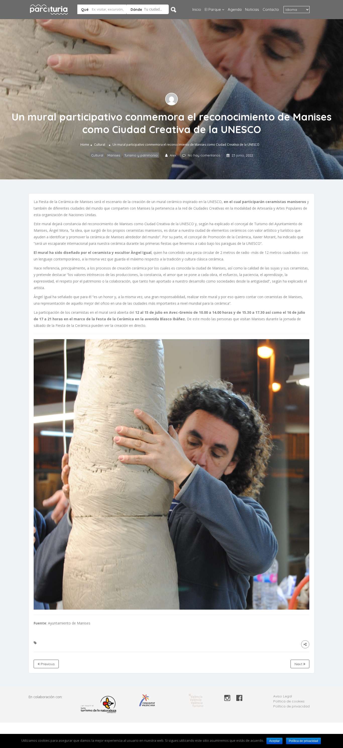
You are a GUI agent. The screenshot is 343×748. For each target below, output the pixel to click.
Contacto (271, 9)
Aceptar (274, 741)
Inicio (196, 9)
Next (299, 664)
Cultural (99, 144)
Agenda (235, 9)
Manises (113, 155)
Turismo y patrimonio (141, 155)
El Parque (213, 9)
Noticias (252, 9)
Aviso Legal (282, 696)
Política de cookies (289, 701)
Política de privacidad (291, 706)
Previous (47, 664)
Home (84, 144)
